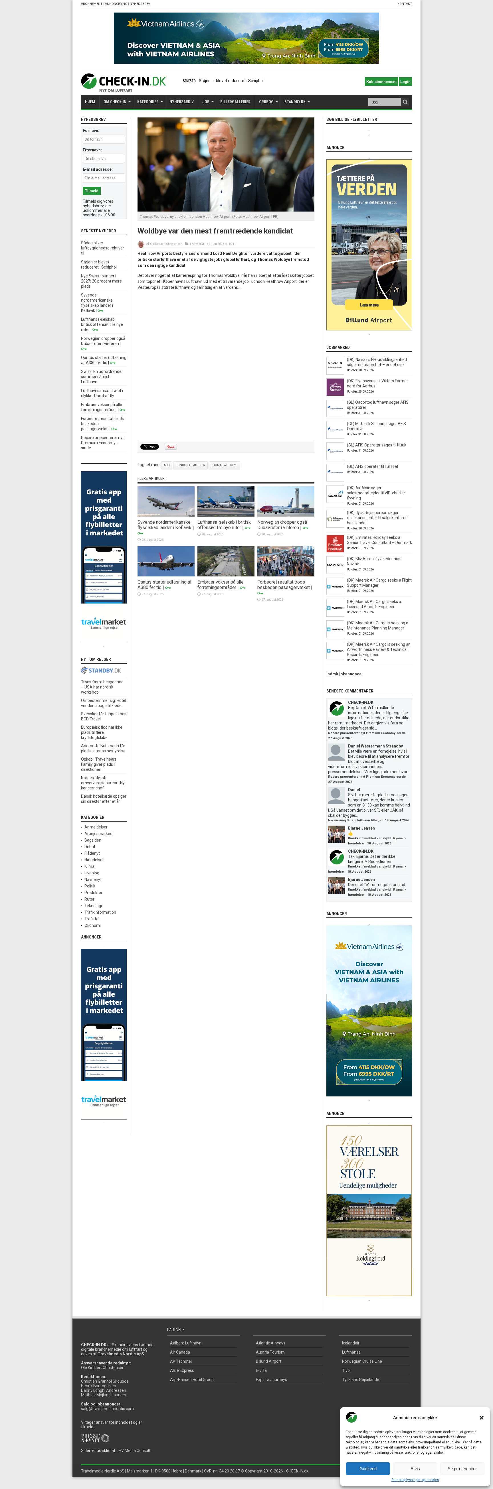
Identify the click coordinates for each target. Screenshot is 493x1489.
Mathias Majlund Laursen (103, 1395)
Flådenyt (92, 853)
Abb (167, 465)
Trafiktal (91, 919)
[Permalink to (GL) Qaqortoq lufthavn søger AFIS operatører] (335, 416)
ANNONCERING (116, 4)
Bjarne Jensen (361, 828)
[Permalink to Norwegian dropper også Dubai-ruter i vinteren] (285, 515)
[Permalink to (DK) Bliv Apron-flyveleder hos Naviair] (335, 572)
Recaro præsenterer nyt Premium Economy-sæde (102, 442)
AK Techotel (181, 1361)
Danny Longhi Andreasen (103, 1390)
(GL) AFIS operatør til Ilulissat (372, 466)
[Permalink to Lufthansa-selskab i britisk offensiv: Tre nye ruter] (225, 515)
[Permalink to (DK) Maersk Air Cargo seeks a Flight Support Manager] (335, 594)
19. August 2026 (397, 820)
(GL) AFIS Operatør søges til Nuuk (376, 445)
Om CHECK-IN (115, 101)
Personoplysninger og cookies (415, 1480)
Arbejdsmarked (98, 833)
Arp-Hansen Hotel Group (192, 1379)
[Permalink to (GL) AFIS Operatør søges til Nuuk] (335, 458)
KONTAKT (404, 4)
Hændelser (94, 860)
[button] (481, 1418)
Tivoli (346, 1370)
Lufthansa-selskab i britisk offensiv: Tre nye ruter (224, 524)
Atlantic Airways (270, 1343)
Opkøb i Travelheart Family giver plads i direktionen (98, 764)
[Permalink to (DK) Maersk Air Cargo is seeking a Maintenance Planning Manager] (335, 636)
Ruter (89, 899)
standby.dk (295, 101)
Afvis (415, 1468)
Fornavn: (91, 130)
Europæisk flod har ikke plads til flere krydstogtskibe (101, 732)
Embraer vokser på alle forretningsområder (220, 584)
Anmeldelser (96, 827)
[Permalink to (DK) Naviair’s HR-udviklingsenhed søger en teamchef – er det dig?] (335, 373)
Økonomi (92, 925)
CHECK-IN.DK (360, 702)
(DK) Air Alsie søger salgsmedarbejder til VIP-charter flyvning (376, 493)
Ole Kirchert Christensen (166, 243)
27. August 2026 (340, 738)
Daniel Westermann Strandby (375, 746)
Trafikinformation (100, 912)
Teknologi (93, 905)
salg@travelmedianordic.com (107, 1408)
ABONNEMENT (91, 4)
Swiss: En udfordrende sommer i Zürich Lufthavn (101, 376)
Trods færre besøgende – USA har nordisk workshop (102, 687)
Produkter (93, 892)
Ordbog (266, 101)
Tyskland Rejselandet (361, 1379)
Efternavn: (92, 150)
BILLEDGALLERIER (235, 101)
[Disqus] (226, 365)
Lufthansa (351, 1352)
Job (205, 101)
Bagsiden (92, 840)
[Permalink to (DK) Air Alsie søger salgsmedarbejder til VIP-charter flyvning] (335, 501)
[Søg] (405, 102)
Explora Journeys (271, 1379)
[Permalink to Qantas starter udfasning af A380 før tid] (166, 575)
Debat (89, 846)
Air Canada (180, 1352)
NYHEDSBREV (140, 4)
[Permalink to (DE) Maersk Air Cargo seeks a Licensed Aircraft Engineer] (335, 615)
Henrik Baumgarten (98, 1386)
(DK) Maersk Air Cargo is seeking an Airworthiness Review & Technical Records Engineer (379, 649)
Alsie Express (182, 1370)
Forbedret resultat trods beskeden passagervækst (283, 584)
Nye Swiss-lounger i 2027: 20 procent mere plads (101, 281)
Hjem (90, 101)
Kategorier (148, 101)
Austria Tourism (270, 1352)
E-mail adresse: (98, 169)
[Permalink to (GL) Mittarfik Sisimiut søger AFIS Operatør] (335, 437)
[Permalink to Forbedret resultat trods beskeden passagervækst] (285, 575)
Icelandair (350, 1343)
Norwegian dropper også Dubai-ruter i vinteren (282, 524)
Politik (89, 886)
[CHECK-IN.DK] (123, 87)
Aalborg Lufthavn (185, 1343)
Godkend (368, 1468)
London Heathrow (190, 465)
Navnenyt (197, 243)
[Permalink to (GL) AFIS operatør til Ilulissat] (335, 480)
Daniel (354, 789)
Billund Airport (268, 1361)
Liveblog (91, 873)
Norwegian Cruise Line (362, 1361)
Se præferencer (462, 1468)
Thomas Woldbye (224, 465)
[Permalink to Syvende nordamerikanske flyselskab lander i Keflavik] (166, 515)
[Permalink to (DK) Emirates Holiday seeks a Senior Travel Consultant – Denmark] (335, 551)
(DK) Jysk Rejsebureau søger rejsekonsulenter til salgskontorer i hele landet (378, 517)
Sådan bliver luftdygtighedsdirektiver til (102, 248)
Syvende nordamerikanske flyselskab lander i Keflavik (164, 524)
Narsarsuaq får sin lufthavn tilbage (354, 820)
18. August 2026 (379, 843)
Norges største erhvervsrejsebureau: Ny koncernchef (103, 782)
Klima (89, 866)
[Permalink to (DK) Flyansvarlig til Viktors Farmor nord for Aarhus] (335, 394)
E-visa (261, 1370)
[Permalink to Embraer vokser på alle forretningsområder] (225, 575)
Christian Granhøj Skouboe (105, 1381)
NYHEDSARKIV (181, 101)
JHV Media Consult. (133, 1450)
